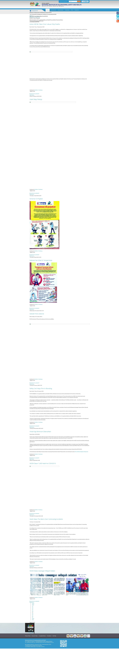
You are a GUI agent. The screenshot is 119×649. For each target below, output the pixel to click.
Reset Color (30, 627)
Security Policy (35, 635)
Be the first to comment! (34, 93)
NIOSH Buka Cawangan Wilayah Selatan (42, 571)
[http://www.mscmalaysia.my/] (74, 635)
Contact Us (77, 9)
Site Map (54, 635)
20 (32, 616)
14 (32, 608)
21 (32, 617)
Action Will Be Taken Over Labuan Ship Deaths (45, 24)
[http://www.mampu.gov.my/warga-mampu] (88, 635)
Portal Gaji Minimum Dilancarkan (40, 431)
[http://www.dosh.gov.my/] (81, 635)
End (33, 619)
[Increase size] (29, 631)
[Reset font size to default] (30, 631)
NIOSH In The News (39, 90)
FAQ (72, 9)
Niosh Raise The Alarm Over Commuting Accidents (46, 519)
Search (79, 1)
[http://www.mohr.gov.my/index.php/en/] (78, 635)
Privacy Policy (27, 635)
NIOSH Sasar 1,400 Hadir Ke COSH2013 (43, 463)
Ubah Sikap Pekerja (36, 99)
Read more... (32, 95)
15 (32, 609)
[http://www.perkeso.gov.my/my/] (85, 635)
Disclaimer (49, 635)
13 (32, 607)
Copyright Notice (42, 635)
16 (32, 611)
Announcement (60, 9)
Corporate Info (53, 9)
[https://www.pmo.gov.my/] (71, 635)
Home (47, 9)
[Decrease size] (32, 631)
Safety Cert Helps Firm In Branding (41, 388)
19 (32, 614)
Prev (33, 604)
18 (32, 613)
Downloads (67, 9)
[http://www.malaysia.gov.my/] (68, 635)
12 (32, 606)
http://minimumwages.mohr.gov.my (81, 451)
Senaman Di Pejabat (36, 199)
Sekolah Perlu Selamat (37, 314)
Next (33, 618)
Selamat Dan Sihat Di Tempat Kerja (41, 260)
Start (33, 603)
